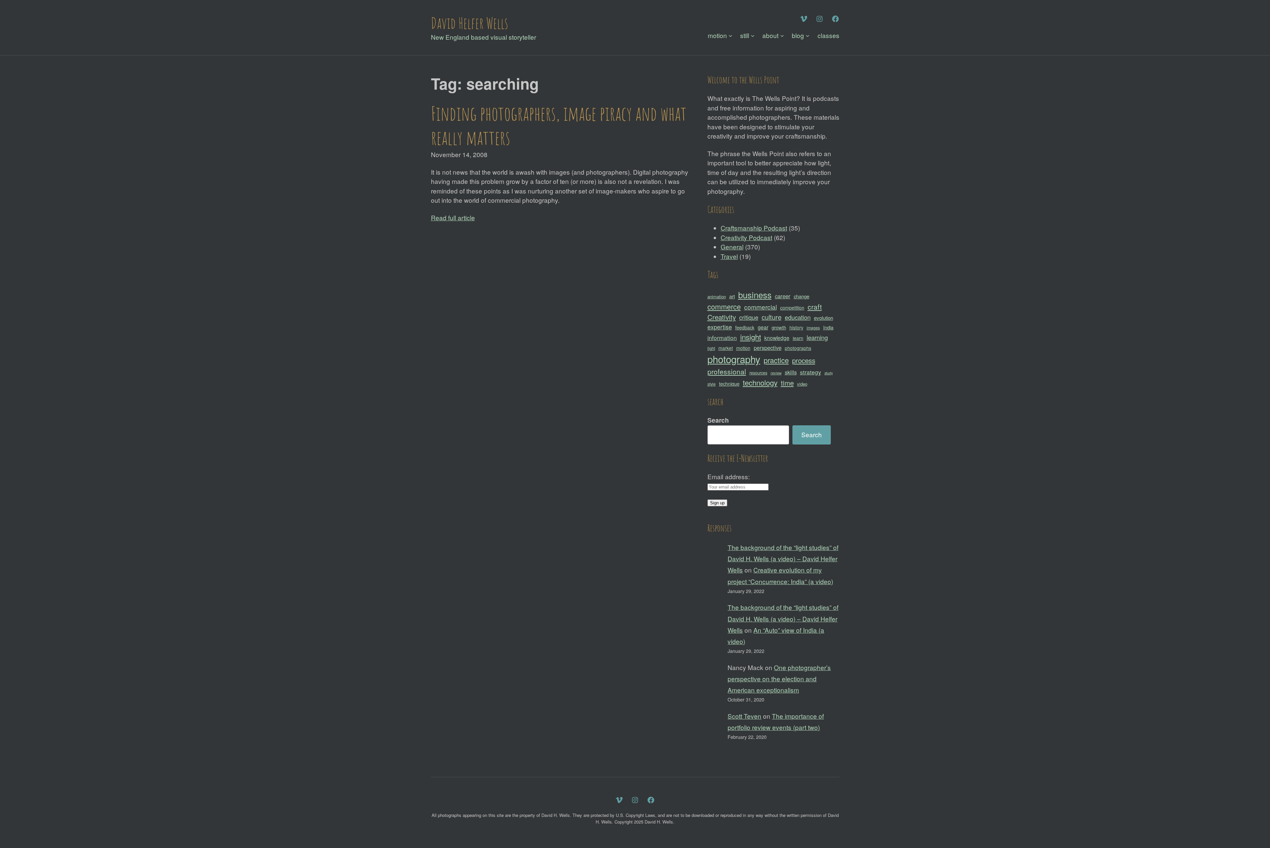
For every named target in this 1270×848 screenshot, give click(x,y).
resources (758, 373)
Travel (729, 256)
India (828, 327)
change (801, 296)
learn (798, 338)
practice (776, 360)
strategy (810, 372)
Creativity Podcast (746, 237)
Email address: (728, 476)
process (803, 360)
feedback (744, 327)
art (732, 296)
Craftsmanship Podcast (754, 227)
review (776, 372)
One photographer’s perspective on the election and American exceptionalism (779, 678)
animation (716, 296)
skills (791, 372)
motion (743, 348)
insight (750, 336)
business (755, 294)
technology (760, 382)
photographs (798, 348)
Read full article (453, 217)
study (829, 372)
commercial (760, 306)
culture (772, 317)
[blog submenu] (807, 35)
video (802, 384)
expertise (719, 326)
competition (792, 307)
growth (779, 327)
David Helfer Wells (469, 22)
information (722, 337)
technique (729, 383)
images (813, 327)
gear (763, 327)
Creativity (721, 317)
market (725, 348)
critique (748, 317)
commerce (724, 306)
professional (726, 371)
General (732, 246)
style (711, 384)
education (798, 317)
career (782, 296)
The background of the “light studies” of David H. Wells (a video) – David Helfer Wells (783, 558)
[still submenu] (752, 35)
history (796, 327)
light (711, 348)
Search (718, 420)
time (787, 383)
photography (733, 359)
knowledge (776, 337)
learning (817, 337)
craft (815, 307)
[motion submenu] (730, 35)
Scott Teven (744, 715)
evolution (823, 317)
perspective (768, 348)
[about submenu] (782, 35)
